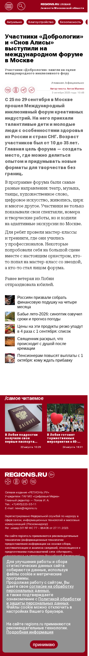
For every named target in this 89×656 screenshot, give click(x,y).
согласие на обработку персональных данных (40, 588)
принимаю (44, 644)
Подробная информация (29, 632)
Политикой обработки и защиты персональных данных (43, 601)
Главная (58, 83)
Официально (75, 83)
